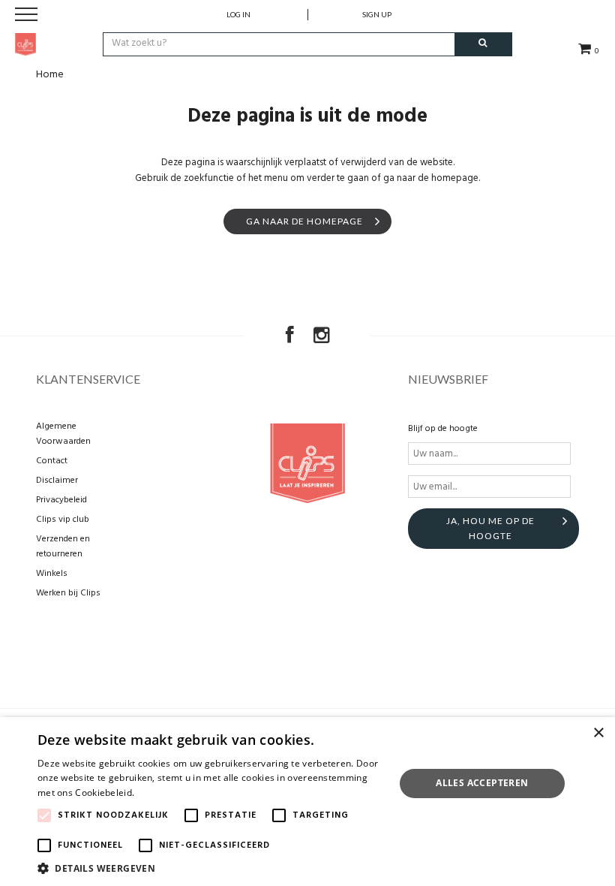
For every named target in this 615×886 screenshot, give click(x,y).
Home (50, 74)
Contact (52, 461)
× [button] (598, 733)
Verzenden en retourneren (63, 547)
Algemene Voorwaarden (63, 434)
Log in (238, 14)
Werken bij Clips (68, 593)
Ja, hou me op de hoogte (490, 528)
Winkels (52, 573)
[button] (211, 867)
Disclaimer (57, 480)
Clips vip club (62, 519)
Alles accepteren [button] (482, 782)
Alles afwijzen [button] (482, 819)
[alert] (307, 801)
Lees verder (163, 792)
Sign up (377, 14)
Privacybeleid (61, 500)
